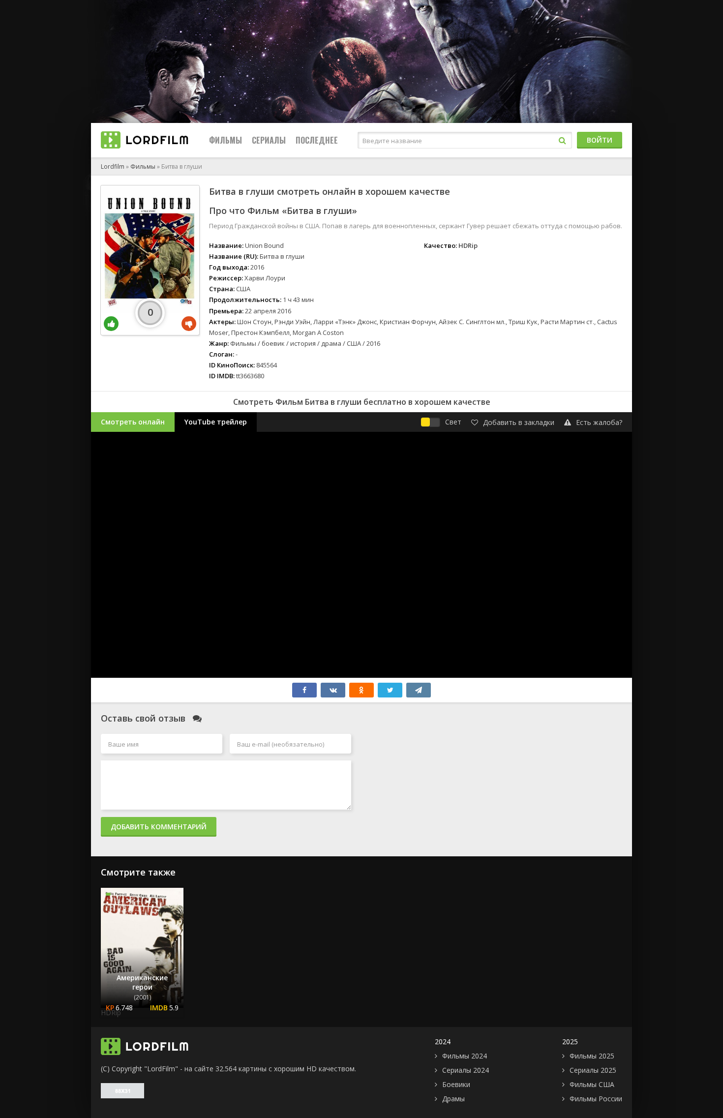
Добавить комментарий (159, 826)
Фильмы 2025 (592, 1055)
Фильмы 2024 (464, 1055)
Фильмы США (592, 1084)
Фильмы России (596, 1098)
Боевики (456, 1084)
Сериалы (269, 140)
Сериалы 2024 (465, 1070)
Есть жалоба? (599, 422)
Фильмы (225, 140)
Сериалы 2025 (593, 1070)
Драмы (453, 1098)
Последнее (317, 140)
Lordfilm (112, 166)
